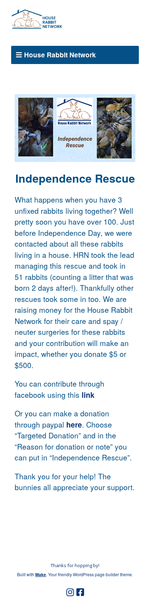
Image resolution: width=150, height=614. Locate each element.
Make (40, 574)
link (88, 394)
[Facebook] (80, 592)
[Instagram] (70, 592)
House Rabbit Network (60, 54)
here (74, 424)
